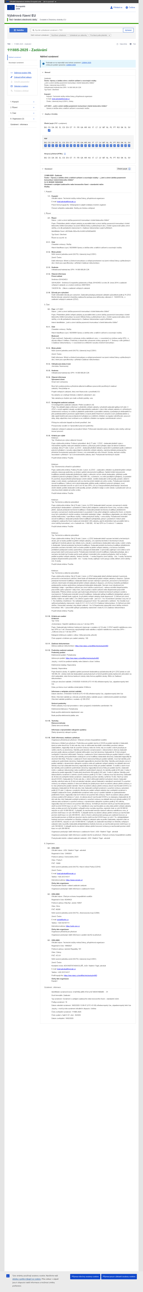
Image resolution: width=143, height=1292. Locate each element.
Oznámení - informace (19, 124)
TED (8, 44)
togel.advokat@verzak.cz (61, 99)
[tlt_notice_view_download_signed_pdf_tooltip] (49, 130)
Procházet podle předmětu (99, 35)
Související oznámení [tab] (16, 63)
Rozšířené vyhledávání (58, 35)
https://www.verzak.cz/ (74, 880)
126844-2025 (86, 63)
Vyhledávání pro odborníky (78, 35)
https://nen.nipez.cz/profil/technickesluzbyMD (91, 646)
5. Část (13, 113)
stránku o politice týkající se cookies (26, 1279)
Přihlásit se (118, 7)
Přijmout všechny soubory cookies (85, 1277)
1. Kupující (14, 102)
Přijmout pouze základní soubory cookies (119, 1277)
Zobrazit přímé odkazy (23, 77)
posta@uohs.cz (63, 920)
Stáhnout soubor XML (22, 73)
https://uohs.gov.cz (73, 926)
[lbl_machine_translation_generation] (65, 154)
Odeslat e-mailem (21, 86)
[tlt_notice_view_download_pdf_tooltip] (45, 145)
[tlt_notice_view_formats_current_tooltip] (129, 169)
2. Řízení (13, 107)
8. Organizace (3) (17, 119)
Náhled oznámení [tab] (15, 57)
